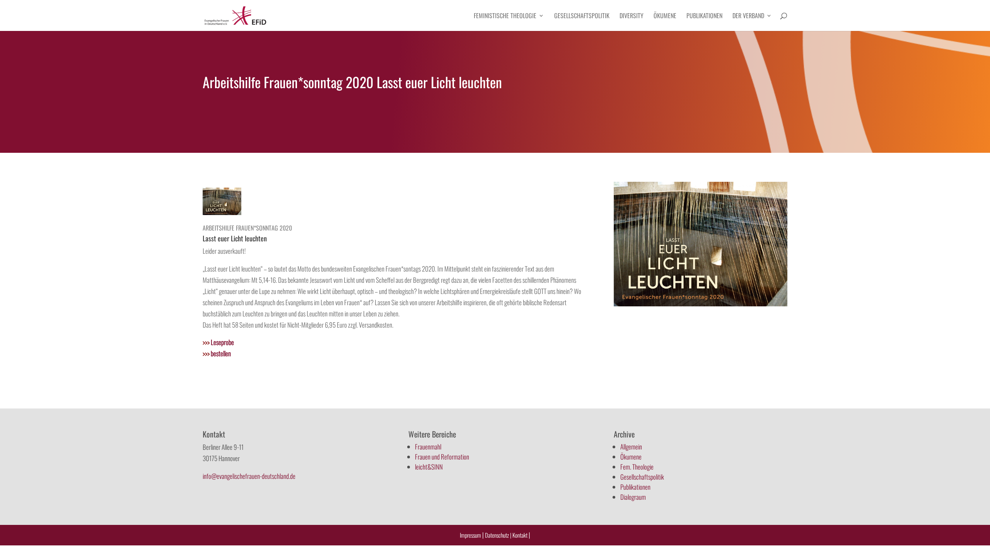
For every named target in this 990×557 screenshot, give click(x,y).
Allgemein (631, 446)
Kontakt (520, 535)
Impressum (470, 535)
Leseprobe (218, 342)
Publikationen (704, 16)
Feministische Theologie (505, 16)
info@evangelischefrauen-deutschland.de (249, 476)
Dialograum (633, 497)
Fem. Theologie (637, 467)
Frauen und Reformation (442, 456)
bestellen (217, 353)
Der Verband (748, 16)
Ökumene (665, 16)
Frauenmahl (428, 446)
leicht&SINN (429, 467)
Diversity (632, 16)
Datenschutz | (498, 535)
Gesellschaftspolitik (581, 16)
